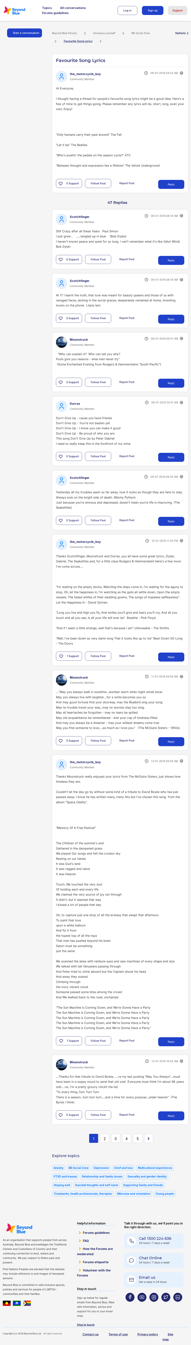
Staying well (62, 1185)
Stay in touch (86, 1324)
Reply (171, 184)
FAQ (86, 1241)
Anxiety (58, 1167)
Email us (147, 1277)
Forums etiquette (96, 1262)
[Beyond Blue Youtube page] (142, 1304)
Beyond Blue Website (19, 1228)
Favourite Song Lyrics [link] (78, 41)
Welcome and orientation (133, 1193)
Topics (47, 8)
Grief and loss (123, 1167)
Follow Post (98, 183)
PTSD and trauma (65, 1176)
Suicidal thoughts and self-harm (96, 1185)
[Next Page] (148, 1138)
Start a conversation (26, 32)
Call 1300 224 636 (155, 1238)
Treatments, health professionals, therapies (83, 1193)
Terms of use (118, 1334)
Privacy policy (147, 1334)
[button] (61, 183)
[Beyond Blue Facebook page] (130, 1304)
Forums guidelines (55, 13)
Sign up (153, 10)
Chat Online (150, 1258)
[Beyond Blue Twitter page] (166, 1304)
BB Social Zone (140, 33)
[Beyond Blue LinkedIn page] (178, 1304)
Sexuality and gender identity (147, 1176)
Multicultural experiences (155, 1167)
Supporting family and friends (143, 1185)
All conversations (73, 8)
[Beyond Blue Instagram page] (154, 1304)
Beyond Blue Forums (19, 10)
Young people (165, 1193)
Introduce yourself (104, 33)
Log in (127, 10)
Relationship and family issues (102, 1176)
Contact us (90, 1334)
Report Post (126, 183)
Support (178, 10)
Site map (167, 1336)
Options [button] (180, 33)
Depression (101, 1167)
